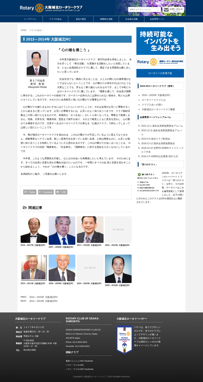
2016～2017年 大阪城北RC (33, 245)
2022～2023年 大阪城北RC (117, 245)
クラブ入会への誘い (152, 104)
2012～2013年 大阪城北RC (43, 301)
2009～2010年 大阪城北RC (117, 285)
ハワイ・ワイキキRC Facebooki (79, 369)
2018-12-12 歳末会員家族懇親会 (158, 143)
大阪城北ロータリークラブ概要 (158, 109)
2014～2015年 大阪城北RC (43, 297)
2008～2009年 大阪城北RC (61, 283)
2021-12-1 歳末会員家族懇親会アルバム (162, 125)
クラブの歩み (55, 19)
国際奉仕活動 (106, 19)
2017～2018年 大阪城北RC (89, 245)
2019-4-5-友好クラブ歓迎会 (155, 138)
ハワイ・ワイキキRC (75, 365)
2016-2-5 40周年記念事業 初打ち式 (159, 156)
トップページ (30, 19)
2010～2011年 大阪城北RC (33, 283)
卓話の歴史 (81, 19)
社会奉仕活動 (131, 19)
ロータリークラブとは (154, 100)
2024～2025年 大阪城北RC (89, 283)
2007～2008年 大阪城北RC (61, 247)
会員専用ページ (157, 19)
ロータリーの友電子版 (160, 73)
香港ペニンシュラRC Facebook (79, 361)
